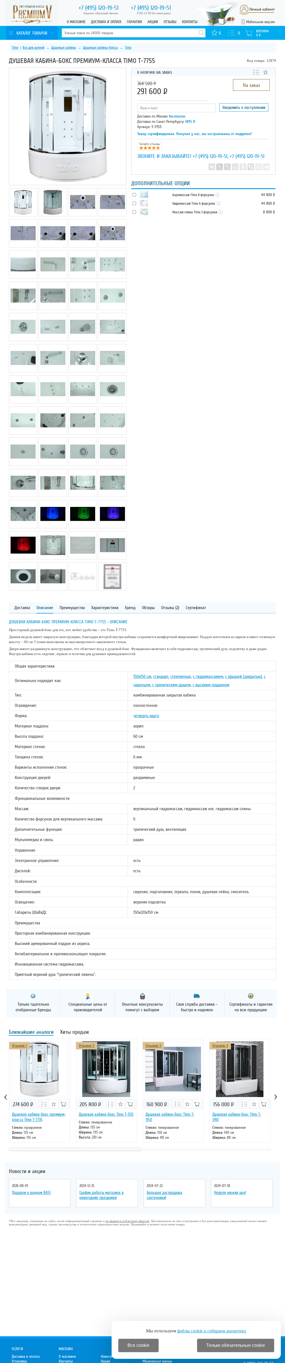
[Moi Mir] (235, 166)
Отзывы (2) (170, 607)
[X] (219, 166)
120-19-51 (98, 7)
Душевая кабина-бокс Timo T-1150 (170, 1117)
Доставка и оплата (106, 21)
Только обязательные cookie (235, 1345)
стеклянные (180, 676)
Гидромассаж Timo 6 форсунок (194, 203)
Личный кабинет (262, 9)
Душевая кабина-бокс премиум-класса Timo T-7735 (39, 1117)
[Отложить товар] (265, 72)
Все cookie (138, 1345)
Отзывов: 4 (220, 1045)
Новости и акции (27, 1171)
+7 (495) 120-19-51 (210, 156)
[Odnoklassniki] (243, 166)
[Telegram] (266, 166)
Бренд (130, 607)
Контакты (190, 21)
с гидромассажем (208, 676)
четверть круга (146, 716)
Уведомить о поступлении (243, 107)
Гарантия (134, 21)
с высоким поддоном (211, 685)
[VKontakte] (211, 166)
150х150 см (142, 676)
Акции (153, 21)
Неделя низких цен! (230, 1192)
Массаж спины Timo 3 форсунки (195, 212)
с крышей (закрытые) (243, 676)
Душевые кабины (63, 47)
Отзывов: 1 (19, 1045)
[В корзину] (63, 1104)
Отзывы (170, 21)
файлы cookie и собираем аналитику (211, 1330)
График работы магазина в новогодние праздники (101, 1195)
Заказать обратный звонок (100, 13)
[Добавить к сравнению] (256, 72)
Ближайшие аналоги (31, 1032)
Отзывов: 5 (86, 1045)
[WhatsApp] (258, 166)
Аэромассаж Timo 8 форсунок (193, 195)
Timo (15, 47)
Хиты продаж (74, 1032)
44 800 (268, 194)
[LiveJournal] (227, 166)
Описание (44, 607)
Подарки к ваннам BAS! (31, 1192)
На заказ (251, 85)
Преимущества (72, 607)
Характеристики (105, 607)
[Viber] (250, 166)
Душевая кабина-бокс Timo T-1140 (236, 1117)
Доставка (22, 607)
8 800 (269, 212)
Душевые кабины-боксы (100, 47)
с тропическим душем (171, 685)
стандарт (160, 676)
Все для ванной (33, 47)
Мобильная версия (260, 21)
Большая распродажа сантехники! (164, 1195)
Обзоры (148, 607)
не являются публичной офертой (127, 1221)
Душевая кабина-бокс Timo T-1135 (106, 1114)
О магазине (76, 21)
